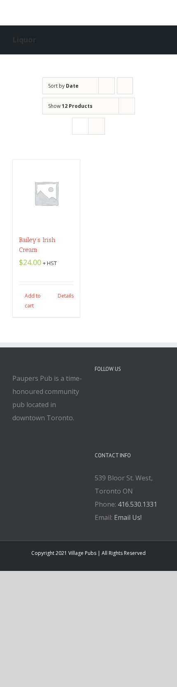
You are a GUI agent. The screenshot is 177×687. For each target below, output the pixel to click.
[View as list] (96, 126)
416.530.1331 (137, 504)
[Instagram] (119, 392)
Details (66, 295)
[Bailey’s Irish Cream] (46, 193)
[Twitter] (108, 392)
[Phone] (141, 392)
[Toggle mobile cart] (131, 12)
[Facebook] (97, 392)
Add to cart (33, 300)
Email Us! (128, 517)
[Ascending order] (125, 85)
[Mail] (130, 392)
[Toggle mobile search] (146, 12)
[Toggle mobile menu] (161, 12)
